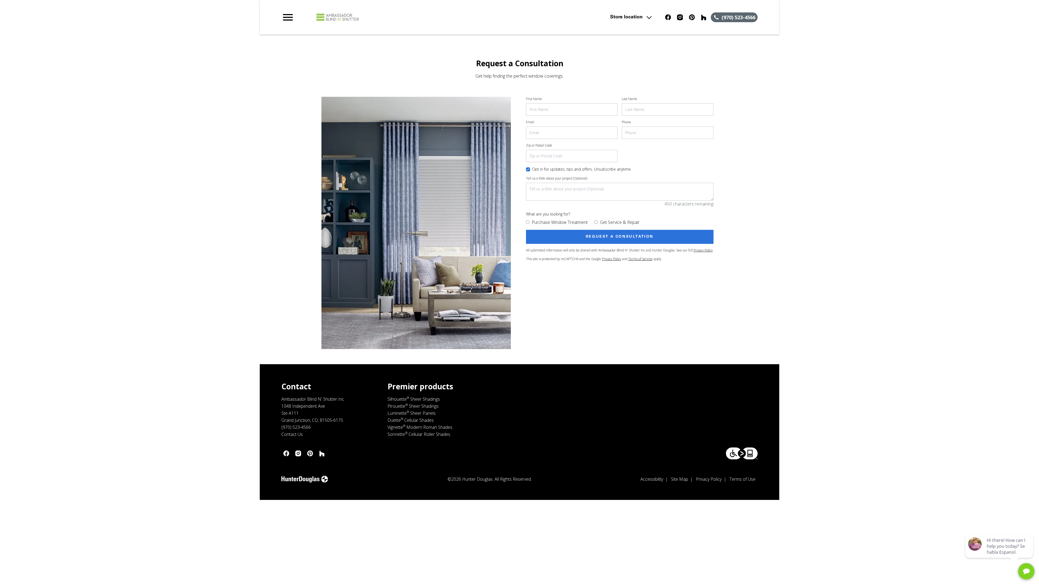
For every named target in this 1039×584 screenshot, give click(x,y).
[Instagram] (680, 17)
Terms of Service (640, 259)
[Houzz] (704, 17)
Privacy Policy (703, 250)
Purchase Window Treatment (560, 222)
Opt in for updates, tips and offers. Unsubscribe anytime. (582, 169)
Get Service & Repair (620, 222)
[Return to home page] (393, 17)
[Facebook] (668, 17)
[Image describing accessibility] (742, 453)
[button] (287, 17)
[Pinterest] (692, 17)
